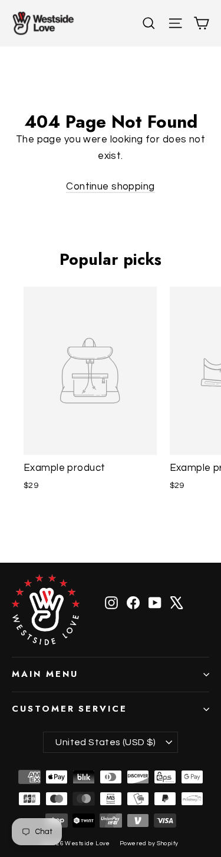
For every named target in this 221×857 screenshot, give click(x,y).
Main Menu (45, 673)
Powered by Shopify (149, 843)
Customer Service (69, 708)
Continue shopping (110, 186)
